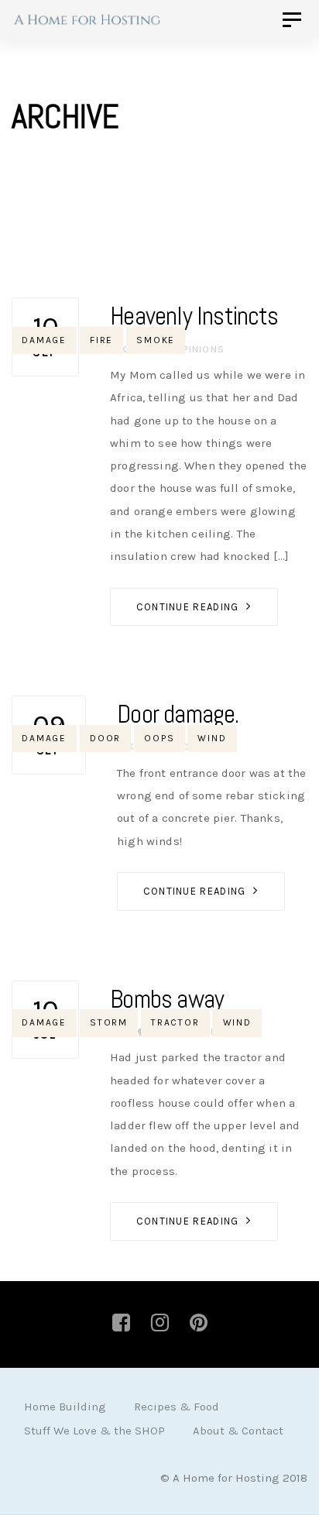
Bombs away (167, 999)
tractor (175, 1022)
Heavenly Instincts (194, 316)
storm (109, 1022)
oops (159, 738)
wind (211, 738)
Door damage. (177, 714)
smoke (155, 340)
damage (44, 340)
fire (101, 340)
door (105, 738)
